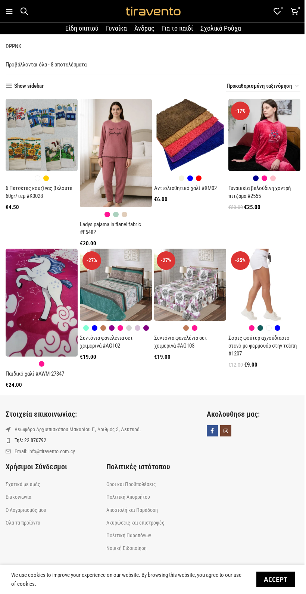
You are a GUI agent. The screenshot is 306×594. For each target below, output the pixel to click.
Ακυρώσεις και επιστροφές (135, 523)
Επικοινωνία (18, 497)
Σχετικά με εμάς (23, 484)
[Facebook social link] (212, 430)
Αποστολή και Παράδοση (132, 510)
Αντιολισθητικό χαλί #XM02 (185, 188)
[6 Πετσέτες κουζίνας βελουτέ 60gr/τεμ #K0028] (42, 135)
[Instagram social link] (225, 430)
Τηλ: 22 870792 (30, 440)
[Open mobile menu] (9, 11)
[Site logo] (153, 10)
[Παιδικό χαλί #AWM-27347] (42, 303)
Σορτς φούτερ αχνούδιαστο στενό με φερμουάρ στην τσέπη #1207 (262, 346)
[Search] (24, 11)
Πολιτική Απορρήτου (128, 497)
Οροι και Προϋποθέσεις (131, 484)
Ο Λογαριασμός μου (26, 510)
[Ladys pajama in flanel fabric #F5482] (116, 153)
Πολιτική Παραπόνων (128, 535)
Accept (275, 579)
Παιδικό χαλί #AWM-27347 (35, 373)
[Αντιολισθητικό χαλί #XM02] (190, 135)
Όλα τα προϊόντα (23, 523)
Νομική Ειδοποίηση (126, 548)
